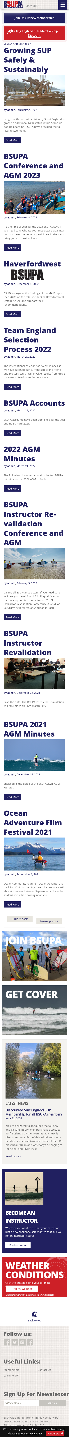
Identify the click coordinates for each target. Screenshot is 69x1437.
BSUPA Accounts (34, 403)
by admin (9, 110)
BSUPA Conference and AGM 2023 (33, 165)
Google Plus (38, 1342)
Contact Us (44, 1370)
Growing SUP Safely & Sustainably (28, 59)
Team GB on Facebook (30, 1342)
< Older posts (20, 919)
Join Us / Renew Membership (34, 18)
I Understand (55, 1433)
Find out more (18, 1245)
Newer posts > (49, 921)
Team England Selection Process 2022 (30, 339)
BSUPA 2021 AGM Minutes (29, 729)
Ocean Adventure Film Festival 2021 (33, 822)
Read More (12, 140)
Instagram (22, 1342)
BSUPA (7, 43)
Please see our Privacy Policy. (25, 1433)
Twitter (14, 1342)
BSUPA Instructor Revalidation (28, 642)
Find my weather (22, 1288)
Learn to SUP (11, 1375)
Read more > (13, 1156)
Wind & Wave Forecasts (43, 1295)
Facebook (7, 1342)
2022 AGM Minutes (22, 454)
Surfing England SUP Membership (32, 33)
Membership (12, 1370)
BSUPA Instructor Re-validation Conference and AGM (33, 523)
